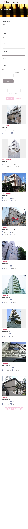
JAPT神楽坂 (5, 261)
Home (2, 13)
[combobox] (14, 27)
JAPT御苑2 (5, 363)
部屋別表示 (18, 98)
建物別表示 (9, 98)
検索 (8, 81)
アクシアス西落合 (6, 159)
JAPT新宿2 (5, 227)
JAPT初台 (4, 329)
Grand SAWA (5, 125)
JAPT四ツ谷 (5, 295)
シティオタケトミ (6, 193)
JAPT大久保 (5, 397)
